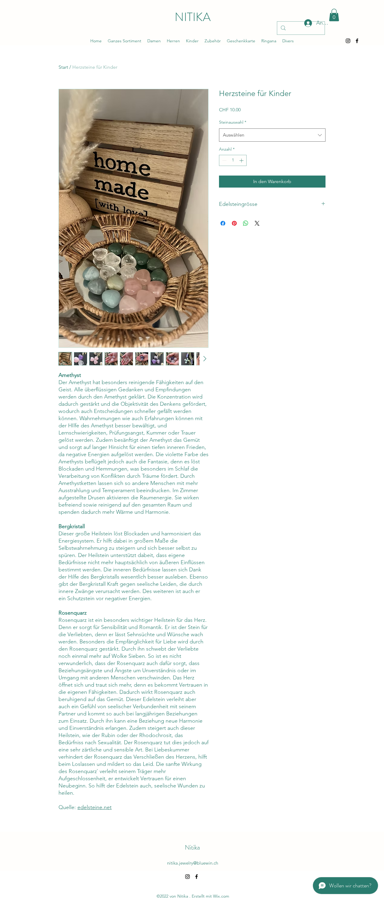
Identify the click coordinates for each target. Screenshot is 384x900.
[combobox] (272, 135)
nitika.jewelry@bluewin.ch (192, 863)
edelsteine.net (94, 807)
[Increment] (242, 160)
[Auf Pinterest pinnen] (234, 223)
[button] (334, 15)
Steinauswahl (232, 122)
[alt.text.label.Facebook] (357, 41)
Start (63, 67)
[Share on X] (257, 223)
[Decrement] (223, 160)
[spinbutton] (232, 160)
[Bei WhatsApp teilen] (245, 223)
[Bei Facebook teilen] (222, 223)
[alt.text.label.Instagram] (348, 41)
